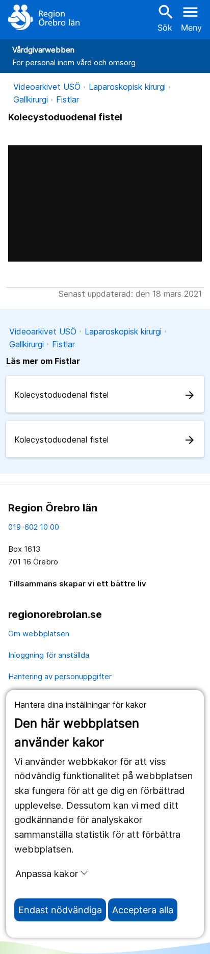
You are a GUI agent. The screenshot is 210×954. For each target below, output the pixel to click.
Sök (164, 18)
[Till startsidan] (44, 17)
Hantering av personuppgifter (60, 676)
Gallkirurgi (30, 99)
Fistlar (67, 99)
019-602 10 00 (33, 527)
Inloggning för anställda (48, 655)
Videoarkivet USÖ (47, 87)
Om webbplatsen (38, 633)
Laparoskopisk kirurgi (127, 87)
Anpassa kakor (46, 873)
